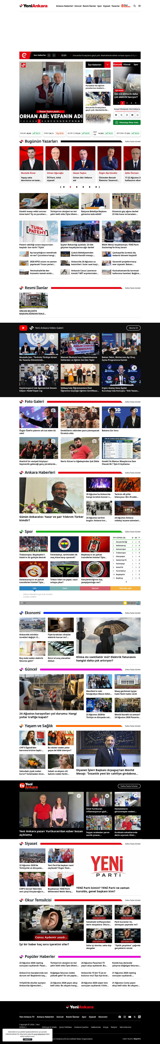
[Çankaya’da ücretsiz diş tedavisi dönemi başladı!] (106, 254)
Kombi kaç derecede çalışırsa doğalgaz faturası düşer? (125, 964)
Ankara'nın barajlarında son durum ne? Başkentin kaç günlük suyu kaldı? (33, 974)
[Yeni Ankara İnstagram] (126, 114)
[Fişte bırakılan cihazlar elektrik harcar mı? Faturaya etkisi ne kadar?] (61, 625)
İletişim (114, 1027)
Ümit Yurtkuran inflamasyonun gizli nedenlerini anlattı (96, 810)
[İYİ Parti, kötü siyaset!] (51, 90)
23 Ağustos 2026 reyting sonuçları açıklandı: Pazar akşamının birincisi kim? (32, 964)
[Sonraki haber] (54, 55)
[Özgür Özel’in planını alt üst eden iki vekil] (38, 417)
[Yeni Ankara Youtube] (132, 114)
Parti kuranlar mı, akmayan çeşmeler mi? (126, 923)
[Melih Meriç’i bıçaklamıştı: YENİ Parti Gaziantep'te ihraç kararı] (121, 231)
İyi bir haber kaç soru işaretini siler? (44, 944)
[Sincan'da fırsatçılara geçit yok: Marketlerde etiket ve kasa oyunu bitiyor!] (98, 99)
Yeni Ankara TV (26, 1016)
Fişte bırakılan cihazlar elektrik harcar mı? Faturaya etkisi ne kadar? (60, 636)
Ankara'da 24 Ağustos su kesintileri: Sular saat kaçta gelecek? (85, 263)
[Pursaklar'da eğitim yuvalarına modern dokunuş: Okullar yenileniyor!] (98, 77)
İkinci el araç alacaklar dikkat (59, 659)
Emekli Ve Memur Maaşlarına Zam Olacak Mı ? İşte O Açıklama (119, 462)
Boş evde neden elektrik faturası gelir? (31, 659)
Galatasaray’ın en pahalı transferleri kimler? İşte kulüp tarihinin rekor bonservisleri (31, 581)
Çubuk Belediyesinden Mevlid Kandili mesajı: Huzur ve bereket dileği (82, 254)
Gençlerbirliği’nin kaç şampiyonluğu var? (91, 581)
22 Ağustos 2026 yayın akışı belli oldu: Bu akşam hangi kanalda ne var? (64, 984)
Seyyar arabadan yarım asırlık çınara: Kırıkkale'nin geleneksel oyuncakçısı (98, 833)
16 (66, 121)
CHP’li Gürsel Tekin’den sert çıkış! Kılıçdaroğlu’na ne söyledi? (31, 890)
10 (48, 121)
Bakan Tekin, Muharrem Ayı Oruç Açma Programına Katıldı (118, 358)
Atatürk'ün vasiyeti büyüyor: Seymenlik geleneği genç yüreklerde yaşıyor (37, 462)
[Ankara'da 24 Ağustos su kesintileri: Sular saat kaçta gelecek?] (65, 263)
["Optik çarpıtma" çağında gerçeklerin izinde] (128, 935)
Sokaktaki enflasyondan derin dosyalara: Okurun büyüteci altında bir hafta (99, 923)
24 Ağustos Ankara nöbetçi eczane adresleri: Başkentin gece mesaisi (127, 519)
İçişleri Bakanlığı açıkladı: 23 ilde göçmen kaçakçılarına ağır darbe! (77, 246)
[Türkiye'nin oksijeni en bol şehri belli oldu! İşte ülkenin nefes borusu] (64, 201)
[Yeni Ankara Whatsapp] (137, 114)
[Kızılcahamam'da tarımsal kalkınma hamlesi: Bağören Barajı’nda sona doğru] (106, 272)
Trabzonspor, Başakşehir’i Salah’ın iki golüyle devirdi (32, 556)
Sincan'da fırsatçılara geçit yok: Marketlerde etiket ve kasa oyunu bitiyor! (96, 108)
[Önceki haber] (49, 55)
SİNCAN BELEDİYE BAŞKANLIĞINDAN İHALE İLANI (31, 312)
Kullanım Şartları (81, 1027)
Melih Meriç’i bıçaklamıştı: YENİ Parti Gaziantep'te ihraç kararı (120, 246)
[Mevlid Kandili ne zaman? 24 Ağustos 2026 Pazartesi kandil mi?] (128, 705)
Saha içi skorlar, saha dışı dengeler (98, 947)
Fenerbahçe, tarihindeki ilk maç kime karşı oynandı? (63, 556)
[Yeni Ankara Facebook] (116, 114)
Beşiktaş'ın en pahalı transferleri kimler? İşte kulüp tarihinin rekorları (93, 556)
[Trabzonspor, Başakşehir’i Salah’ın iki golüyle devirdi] (33, 544)
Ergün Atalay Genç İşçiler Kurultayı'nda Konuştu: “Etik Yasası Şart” (120, 389)
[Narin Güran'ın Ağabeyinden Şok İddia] (80, 448)
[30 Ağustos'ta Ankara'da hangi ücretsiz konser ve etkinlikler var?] (99, 484)
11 (51, 121)
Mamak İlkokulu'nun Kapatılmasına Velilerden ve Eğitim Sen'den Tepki (79, 358)
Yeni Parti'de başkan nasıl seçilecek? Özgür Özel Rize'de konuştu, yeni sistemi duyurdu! (61, 866)
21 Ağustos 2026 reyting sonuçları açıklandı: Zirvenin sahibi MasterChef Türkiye (125, 974)
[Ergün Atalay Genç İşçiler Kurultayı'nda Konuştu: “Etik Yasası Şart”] (121, 375)
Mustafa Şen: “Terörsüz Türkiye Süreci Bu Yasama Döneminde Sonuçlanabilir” (38, 358)
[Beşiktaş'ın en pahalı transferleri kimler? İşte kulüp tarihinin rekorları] (95, 544)
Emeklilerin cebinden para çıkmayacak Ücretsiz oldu (80, 432)
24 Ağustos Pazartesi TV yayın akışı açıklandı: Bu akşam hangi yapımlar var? (95, 964)
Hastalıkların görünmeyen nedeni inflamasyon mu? (125, 810)
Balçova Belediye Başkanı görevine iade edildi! (94, 213)
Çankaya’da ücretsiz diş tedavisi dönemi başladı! (124, 254)
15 (63, 121)
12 (54, 121)
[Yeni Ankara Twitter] (121, 114)
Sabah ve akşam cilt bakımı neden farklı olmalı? (58, 772)
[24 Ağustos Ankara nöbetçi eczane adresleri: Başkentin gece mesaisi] (128, 508)
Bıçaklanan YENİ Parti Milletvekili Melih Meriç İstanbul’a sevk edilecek (60, 890)
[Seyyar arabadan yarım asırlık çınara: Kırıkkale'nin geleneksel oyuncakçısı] (99, 822)
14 (60, 121)
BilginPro (137, 1039)
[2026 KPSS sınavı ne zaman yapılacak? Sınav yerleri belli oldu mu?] (24, 263)
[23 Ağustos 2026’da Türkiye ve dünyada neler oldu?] (99, 705)
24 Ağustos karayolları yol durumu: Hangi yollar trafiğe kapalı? (48, 715)
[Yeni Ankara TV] (125, 5)
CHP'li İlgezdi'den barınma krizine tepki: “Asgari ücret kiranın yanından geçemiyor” (30, 749)
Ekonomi (102, 1016)
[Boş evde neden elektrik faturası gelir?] (32, 648)
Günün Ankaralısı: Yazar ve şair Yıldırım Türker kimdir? (51, 518)
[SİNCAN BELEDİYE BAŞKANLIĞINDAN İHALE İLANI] (33, 301)
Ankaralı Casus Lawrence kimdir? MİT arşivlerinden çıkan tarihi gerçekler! (84, 272)
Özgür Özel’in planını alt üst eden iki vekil (37, 432)
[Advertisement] (80, 30)
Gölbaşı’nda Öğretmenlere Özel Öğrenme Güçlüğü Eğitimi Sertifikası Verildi (79, 389)
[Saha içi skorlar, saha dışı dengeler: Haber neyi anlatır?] (99, 935)
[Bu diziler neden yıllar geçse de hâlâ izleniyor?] (61, 738)
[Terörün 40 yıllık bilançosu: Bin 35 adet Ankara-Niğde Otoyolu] (128, 484)
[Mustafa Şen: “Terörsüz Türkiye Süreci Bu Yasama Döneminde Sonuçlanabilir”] (38, 344)
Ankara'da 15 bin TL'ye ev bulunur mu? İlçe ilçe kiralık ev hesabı (95, 974)
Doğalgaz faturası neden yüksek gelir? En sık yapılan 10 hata (64, 974)
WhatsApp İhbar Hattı (128, 122)
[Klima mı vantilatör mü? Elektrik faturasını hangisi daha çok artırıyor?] (108, 636)
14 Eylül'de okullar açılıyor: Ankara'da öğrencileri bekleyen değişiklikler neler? (33, 984)
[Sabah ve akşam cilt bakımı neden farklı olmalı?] (61, 761)
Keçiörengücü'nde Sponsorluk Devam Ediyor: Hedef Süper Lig (38, 389)
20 (79, 121)
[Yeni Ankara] (33, 5)
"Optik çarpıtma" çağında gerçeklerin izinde (127, 947)
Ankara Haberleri (64, 6)
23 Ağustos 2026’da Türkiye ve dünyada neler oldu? (98, 716)
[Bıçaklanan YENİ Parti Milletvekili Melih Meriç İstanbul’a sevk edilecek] (61, 879)
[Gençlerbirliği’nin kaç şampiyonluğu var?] (95, 569)
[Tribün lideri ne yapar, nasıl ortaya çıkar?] (64, 569)
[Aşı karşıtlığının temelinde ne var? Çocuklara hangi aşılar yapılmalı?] (24, 254)
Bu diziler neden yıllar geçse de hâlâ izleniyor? (59, 749)
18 (72, 121)
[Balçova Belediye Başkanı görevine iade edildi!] (95, 201)
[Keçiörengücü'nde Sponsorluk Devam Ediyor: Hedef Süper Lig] (38, 375)
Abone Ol (133, 328)
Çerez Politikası (65, 1027)
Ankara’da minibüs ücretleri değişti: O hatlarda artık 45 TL (29, 636)
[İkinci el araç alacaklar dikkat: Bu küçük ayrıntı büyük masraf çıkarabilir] (61, 648)
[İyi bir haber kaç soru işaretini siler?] (51, 923)
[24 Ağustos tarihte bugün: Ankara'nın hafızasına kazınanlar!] (99, 508)
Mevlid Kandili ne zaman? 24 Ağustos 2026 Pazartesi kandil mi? (127, 716)
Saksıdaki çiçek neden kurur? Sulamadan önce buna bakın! (31, 772)
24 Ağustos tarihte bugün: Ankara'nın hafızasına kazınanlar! (97, 519)
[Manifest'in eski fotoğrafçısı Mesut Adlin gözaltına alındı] (99, 681)
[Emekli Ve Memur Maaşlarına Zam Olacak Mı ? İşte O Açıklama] (121, 448)
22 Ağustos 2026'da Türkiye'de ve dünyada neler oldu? (30, 866)
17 (69, 121)
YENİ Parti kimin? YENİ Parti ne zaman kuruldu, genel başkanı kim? (102, 889)
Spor (99, 6)
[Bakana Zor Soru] (121, 417)
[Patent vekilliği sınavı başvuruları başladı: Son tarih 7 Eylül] (38, 231)
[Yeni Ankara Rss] (139, 1017)
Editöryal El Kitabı (49, 1027)
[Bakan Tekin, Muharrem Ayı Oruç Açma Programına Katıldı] (121, 344)
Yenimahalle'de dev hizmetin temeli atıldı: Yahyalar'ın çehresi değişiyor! (41, 272)
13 (57, 121)
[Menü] (139, 6)
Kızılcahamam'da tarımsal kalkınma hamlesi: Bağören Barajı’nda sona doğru (126, 272)
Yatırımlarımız (125, 1027)
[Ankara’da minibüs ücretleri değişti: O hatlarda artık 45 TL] (32, 625)
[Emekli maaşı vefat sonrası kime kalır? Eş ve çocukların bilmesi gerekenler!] (33, 201)
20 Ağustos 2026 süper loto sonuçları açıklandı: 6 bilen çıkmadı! (94, 984)
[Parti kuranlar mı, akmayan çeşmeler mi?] (128, 912)
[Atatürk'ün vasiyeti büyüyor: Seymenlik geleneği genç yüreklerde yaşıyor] (38, 448)
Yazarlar (116, 6)
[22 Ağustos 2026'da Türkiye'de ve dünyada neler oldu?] (32, 855)
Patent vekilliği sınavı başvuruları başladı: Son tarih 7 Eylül (36, 246)
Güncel (78, 6)
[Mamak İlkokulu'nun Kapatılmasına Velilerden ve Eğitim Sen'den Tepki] (80, 344)
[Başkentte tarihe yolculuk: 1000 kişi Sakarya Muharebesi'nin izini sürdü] (98, 121)
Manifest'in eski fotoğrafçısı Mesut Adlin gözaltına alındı (98, 692)
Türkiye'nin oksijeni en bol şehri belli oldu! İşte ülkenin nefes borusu (64, 213)
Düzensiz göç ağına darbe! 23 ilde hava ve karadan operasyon (125, 213)
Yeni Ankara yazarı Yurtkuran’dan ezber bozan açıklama (51, 832)
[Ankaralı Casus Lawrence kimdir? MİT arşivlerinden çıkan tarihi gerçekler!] (65, 272)
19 (75, 121)
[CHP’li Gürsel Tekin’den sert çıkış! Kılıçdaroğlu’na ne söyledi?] (32, 879)
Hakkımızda (96, 1027)
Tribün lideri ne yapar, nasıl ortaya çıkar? (64, 581)
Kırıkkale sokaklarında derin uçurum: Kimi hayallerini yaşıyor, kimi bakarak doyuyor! (127, 833)
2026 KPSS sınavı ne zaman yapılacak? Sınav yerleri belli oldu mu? (43, 263)
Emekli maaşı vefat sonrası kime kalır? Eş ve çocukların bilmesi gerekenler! (33, 213)
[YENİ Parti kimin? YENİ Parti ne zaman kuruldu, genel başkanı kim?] (108, 866)
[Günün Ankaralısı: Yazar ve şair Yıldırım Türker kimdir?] (51, 495)
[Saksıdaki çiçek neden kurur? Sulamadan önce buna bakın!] (32, 761)
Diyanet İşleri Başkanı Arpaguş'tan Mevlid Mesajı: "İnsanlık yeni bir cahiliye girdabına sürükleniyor (106, 771)
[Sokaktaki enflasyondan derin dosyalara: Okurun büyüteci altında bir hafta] (99, 912)
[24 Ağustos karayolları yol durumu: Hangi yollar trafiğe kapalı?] (51, 692)
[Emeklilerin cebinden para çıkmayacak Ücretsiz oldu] (80, 417)
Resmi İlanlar (89, 6)
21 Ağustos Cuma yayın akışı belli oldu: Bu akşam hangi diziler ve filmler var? (125, 984)
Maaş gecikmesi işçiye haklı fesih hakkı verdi (126, 692)
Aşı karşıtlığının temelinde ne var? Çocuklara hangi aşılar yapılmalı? (43, 254)
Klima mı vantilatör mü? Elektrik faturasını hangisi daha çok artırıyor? (106, 658)
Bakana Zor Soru (110, 430)
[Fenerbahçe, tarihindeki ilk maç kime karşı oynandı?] (64, 544)
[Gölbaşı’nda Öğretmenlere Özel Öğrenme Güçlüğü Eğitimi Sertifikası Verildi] (80, 375)
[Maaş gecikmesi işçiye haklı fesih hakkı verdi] (128, 681)
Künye (105, 1027)
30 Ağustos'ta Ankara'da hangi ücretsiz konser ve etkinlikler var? (98, 495)
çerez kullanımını (39, 1034)
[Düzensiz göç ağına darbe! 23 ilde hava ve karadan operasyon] (126, 201)
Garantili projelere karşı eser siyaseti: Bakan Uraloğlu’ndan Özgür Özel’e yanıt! (126, 263)
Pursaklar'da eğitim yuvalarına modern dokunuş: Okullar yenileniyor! (104, 55)
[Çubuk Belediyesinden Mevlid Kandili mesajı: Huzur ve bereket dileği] (65, 254)
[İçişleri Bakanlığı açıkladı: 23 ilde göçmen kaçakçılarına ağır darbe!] (80, 231)
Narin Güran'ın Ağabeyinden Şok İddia (80, 461)
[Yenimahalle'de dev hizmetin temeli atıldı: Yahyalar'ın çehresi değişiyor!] (24, 272)
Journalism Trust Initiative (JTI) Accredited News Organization (67, 1039)
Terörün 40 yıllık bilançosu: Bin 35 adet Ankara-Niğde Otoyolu (126, 495)
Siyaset (106, 6)
